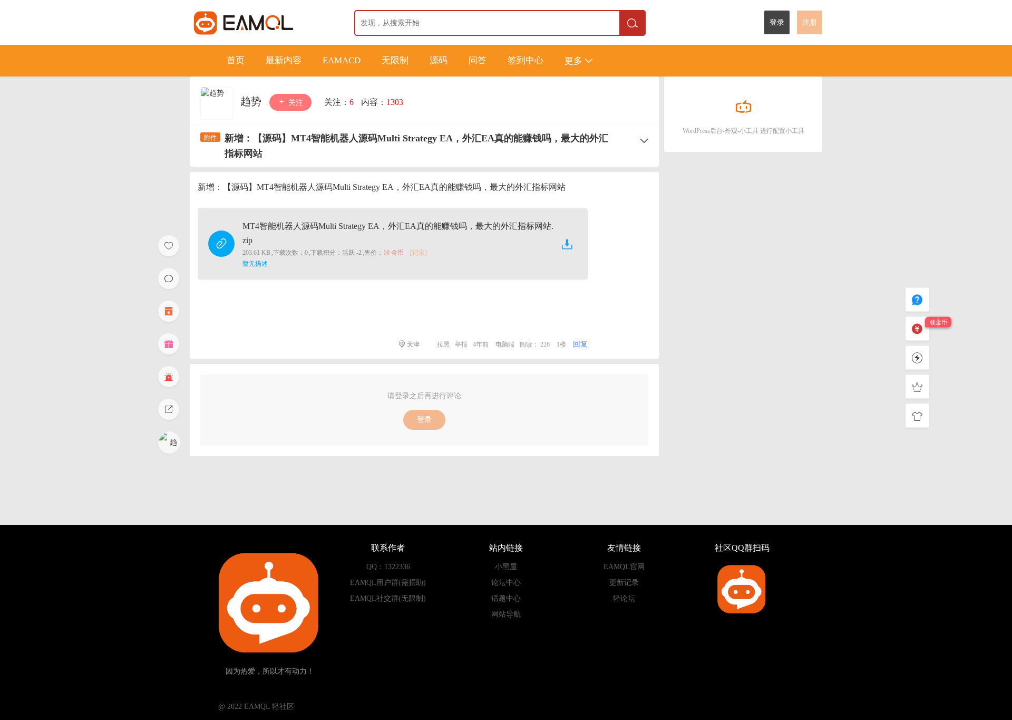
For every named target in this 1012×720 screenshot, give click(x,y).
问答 (477, 60)
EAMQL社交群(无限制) (388, 598)
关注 (294, 103)
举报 (461, 344)
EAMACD (342, 60)
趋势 (252, 101)
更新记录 (624, 583)
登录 (777, 22)
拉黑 (443, 344)
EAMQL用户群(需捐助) (388, 583)
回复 (580, 344)
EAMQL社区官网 (263, 22)
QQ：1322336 (388, 567)
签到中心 (525, 60)
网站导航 (506, 614)
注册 (809, 22)
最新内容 (283, 60)
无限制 (395, 60)
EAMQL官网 (624, 567)
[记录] (418, 252)
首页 (236, 60)
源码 (438, 60)
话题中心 (506, 598)
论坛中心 (506, 583)
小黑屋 (506, 567)
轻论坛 (624, 598)
